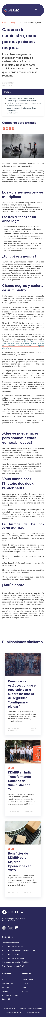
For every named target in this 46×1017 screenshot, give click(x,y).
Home (4, 22)
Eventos (5, 991)
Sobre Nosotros (27, 979)
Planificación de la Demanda (13, 958)
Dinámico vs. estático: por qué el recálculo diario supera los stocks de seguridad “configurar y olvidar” (22, 693)
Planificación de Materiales (12, 946)
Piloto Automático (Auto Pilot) (13, 966)
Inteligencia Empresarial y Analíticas (15, 962)
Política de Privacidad (13, 1012)
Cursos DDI (6, 999)
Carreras (25, 991)
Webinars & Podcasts (10, 995)
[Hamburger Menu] (40, 10)
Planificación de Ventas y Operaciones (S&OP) (19, 950)
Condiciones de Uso (33, 1012)
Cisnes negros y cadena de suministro (22, 101)
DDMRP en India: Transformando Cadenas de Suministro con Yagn (20, 781)
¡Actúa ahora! (12, 113)
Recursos (5, 987)
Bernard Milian (8, 83)
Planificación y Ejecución (11, 954)
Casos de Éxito (7, 983)
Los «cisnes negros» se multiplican (21, 98)
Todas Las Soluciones (10, 943)
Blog (13, 22)
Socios (24, 987)
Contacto (25, 983)
